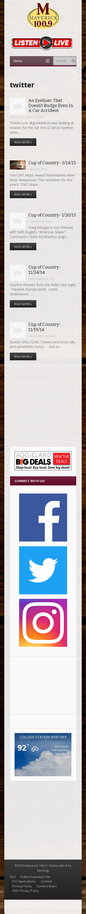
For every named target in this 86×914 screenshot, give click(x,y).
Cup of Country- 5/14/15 (52, 162)
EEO (13, 877)
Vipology (43, 870)
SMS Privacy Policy (25, 890)
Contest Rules (47, 886)
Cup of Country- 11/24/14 (44, 270)
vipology (16, 117)
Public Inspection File (35, 877)
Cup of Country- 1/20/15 (52, 215)
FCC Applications (24, 881)
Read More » (23, 142)
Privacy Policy (22, 886)
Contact (46, 881)
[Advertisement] (43, 685)
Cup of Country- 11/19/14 (44, 327)
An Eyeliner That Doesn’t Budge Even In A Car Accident (50, 105)
